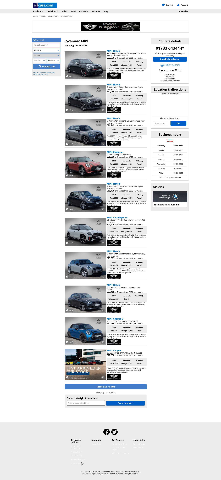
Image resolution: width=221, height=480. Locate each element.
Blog (106, 11)
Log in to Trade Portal (118, 448)
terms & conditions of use (115, 471)
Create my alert (125, 403)
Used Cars (38, 11)
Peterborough (53, 16)
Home (35, 16)
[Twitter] (114, 433)
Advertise (183, 11)
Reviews (96, 11)
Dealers (43, 16)
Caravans (83, 11)
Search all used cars (40, 74)
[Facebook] (106, 433)
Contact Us (96, 444)
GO (178, 123)
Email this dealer (170, 59)
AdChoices (75, 463)
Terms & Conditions (120, 453)
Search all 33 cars (106, 386)
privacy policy (135, 471)
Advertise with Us (119, 444)
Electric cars (52, 11)
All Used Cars (138, 447)
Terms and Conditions (75, 447)
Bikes (64, 11)
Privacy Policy (76, 452)
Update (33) (48, 66)
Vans (73, 11)
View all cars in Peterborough (44, 72)
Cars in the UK (139, 444)
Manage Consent (78, 459)
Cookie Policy (76, 455)
